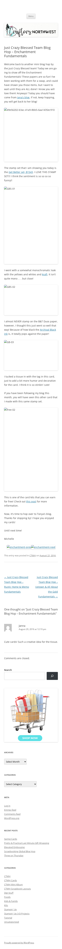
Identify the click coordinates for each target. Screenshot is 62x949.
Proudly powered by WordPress (19, 942)
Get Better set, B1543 (21, 172)
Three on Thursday (13, 855)
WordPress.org (11, 818)
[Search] (52, 676)
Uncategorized (11, 921)
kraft (44, 274)
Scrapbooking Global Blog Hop (19, 851)
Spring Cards (10, 838)
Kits (6, 905)
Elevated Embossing (14, 847)
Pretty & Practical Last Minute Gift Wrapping (26, 843)
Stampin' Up (10, 909)
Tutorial (8, 917)
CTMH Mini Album (13, 884)
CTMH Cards (10, 880)
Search (8, 669)
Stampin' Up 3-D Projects (16, 913)
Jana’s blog (23, 97)
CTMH (32, 555)
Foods (7, 897)
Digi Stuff (8, 892)
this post (31, 501)
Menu (31, 16)
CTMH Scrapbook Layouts (17, 888)
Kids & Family (11, 901)
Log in (7, 805)
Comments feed (12, 814)
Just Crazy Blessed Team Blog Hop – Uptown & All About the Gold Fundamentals (46, 587)
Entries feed (10, 809)
